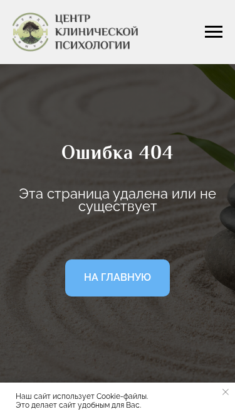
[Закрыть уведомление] (225, 392)
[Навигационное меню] (213, 32)
